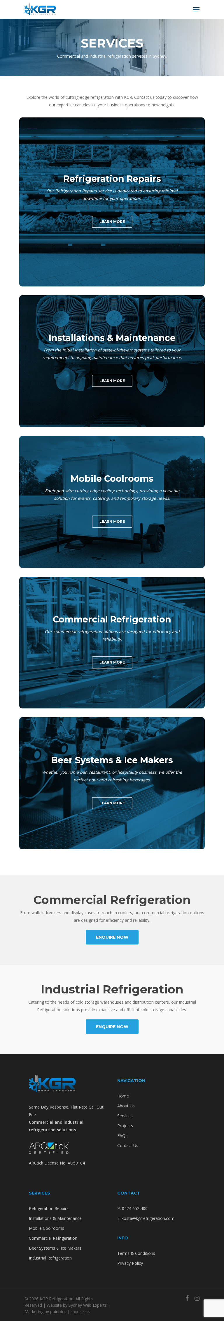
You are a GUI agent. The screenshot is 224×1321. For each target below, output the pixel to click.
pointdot (58, 1311)
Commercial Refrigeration (53, 1238)
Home (123, 1096)
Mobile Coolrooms (46, 1228)
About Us (126, 1106)
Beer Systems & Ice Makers (55, 1248)
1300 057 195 (80, 1312)
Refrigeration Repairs (49, 1208)
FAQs (122, 1135)
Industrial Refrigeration (50, 1258)
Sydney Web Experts (88, 1305)
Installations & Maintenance (55, 1218)
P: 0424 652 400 (132, 1208)
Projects (125, 1125)
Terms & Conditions (136, 1253)
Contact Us (127, 1145)
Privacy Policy (130, 1263)
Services (125, 1115)
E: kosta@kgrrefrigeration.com (145, 1218)
